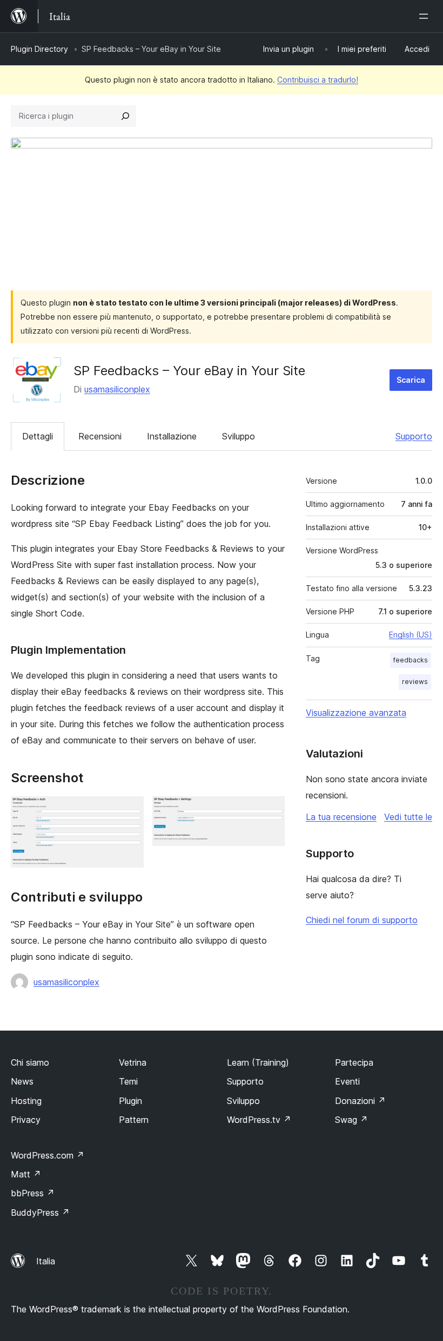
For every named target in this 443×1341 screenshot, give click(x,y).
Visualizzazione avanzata (356, 712)
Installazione (172, 436)
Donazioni (360, 1100)
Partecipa (354, 1062)
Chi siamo (30, 1062)
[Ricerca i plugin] (125, 116)
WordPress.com (47, 1155)
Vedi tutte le (408, 816)
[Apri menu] (425, 16)
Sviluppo (238, 436)
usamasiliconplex (117, 389)
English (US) (410, 634)
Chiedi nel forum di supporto (362, 920)
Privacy (26, 1119)
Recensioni (100, 436)
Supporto (413, 436)
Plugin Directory (39, 48)
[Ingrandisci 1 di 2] (129, 810)
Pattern (134, 1119)
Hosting (26, 1100)
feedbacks (410, 660)
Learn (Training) (258, 1062)
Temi (128, 1081)
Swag (351, 1119)
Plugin (130, 1100)
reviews (415, 682)
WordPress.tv (259, 1119)
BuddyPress (40, 1212)
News (22, 1081)
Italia (45, 1261)
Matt (26, 1174)
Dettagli (37, 436)
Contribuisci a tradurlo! (317, 79)
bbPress (33, 1193)
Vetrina (132, 1062)
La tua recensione (341, 816)
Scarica (411, 379)
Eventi (347, 1081)
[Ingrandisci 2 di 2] (270, 810)
